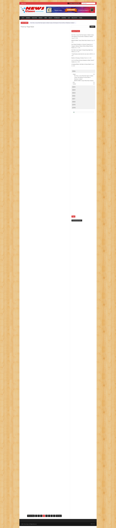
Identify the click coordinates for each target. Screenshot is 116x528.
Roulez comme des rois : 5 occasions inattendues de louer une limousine (55, 388)
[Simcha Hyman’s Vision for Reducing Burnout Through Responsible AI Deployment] (32, 336)
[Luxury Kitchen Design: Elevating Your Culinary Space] (56, 108)
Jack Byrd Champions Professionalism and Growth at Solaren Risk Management (32, 275)
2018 (73, 108)
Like (34, 49)
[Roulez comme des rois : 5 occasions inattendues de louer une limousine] (56, 336)
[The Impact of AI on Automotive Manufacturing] (32, 38)
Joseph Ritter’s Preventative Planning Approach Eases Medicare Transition (55, 275)
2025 (73, 87)
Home (45, 17)
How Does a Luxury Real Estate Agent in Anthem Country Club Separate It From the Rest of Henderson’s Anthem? (52, 22)
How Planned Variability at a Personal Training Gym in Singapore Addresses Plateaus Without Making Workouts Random (82, 46)
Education (34, 17)
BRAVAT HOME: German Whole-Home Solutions (81, 40)
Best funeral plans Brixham (77, 220)
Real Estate (74, 17)
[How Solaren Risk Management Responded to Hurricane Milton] (56, 38)
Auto (23, 17)
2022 (73, 96)
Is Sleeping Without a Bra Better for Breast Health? (81, 64)
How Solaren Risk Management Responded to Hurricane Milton (54, 47)
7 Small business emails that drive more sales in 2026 (81, 54)
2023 (73, 93)
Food (22, 59)
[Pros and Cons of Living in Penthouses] (32, 451)
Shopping (64, 17)
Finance (40, 17)
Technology (57, 17)
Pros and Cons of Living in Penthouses (31, 503)
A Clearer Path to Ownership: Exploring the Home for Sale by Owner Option (56, 504)
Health (50, 17)
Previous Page (31, 515)
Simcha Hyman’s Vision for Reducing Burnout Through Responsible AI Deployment (31, 389)
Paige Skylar (24, 49)
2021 (73, 99)
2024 (73, 90)
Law (69, 17)
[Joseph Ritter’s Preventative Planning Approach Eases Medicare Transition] (56, 222)
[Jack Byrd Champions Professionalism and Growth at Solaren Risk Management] (32, 222)
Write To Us (23, 3)
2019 (73, 105)
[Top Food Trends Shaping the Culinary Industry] (32, 108)
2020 (73, 102)
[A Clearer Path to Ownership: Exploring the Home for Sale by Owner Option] (56, 451)
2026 (73, 71)
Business (28, 17)
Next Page (59, 515)
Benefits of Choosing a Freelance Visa (78, 57)
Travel (80, 17)
